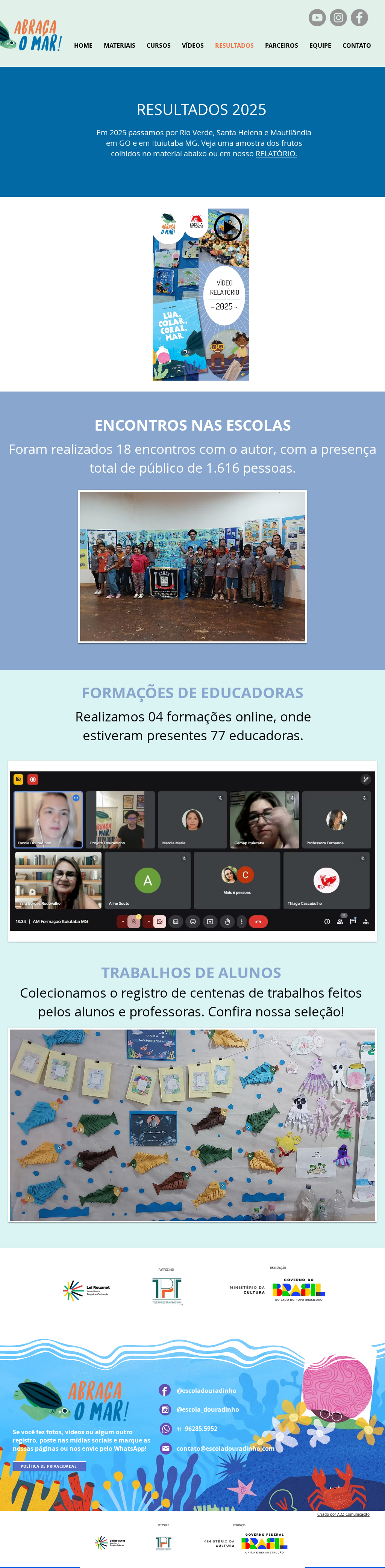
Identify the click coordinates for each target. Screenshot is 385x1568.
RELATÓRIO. (276, 153)
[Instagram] (338, 17)
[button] (192, 566)
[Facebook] (359, 17)
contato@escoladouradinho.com (226, 1448)
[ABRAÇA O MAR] (317, 17)
